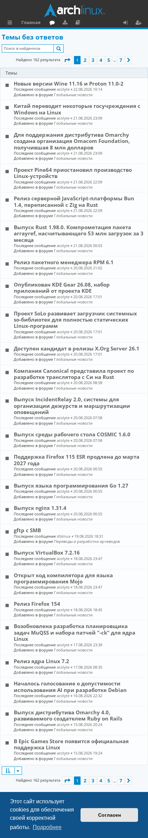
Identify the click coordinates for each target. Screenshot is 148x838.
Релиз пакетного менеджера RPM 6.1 (64, 262)
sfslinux (64, 536)
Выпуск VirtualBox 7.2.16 (47, 552)
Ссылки (11, 23)
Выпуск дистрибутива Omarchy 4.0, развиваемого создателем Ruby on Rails (68, 715)
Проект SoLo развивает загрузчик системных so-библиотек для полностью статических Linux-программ (75, 319)
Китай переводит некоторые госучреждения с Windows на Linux (77, 108)
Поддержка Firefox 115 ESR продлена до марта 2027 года (76, 459)
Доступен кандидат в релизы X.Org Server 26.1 (76, 348)
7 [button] (120, 60)
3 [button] (93, 60)
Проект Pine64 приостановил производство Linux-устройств (73, 172)
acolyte (63, 89)
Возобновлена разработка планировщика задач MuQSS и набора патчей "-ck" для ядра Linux (74, 632)
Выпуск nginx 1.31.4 (40, 507)
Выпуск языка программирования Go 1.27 (71, 485)
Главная (31, 22)
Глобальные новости (73, 94)
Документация (79, 23)
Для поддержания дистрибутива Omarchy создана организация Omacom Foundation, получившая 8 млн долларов (72, 141)
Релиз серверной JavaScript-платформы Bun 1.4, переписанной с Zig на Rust (74, 201)
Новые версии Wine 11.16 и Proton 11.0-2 (69, 83)
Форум (53, 23)
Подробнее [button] (47, 827)
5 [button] (108, 60)
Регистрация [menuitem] (140, 23)
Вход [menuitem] (128, 23)
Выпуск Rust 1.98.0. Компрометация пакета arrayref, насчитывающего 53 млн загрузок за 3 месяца (79, 233)
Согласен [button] (109, 815)
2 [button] (85, 60)
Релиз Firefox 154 (37, 603)
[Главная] (74, 10)
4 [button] (100, 60)
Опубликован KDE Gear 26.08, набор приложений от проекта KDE (62, 287)
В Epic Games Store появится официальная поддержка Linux (71, 744)
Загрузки (66, 23)
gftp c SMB (27, 530)
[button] (67, 60)
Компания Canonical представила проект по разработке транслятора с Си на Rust (74, 373)
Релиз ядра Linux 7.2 (41, 661)
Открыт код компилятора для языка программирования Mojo (63, 578)
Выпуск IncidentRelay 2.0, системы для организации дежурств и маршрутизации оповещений (72, 405)
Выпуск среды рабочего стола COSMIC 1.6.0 (72, 434)
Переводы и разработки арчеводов (87, 541)
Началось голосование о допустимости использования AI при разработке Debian (70, 686)
